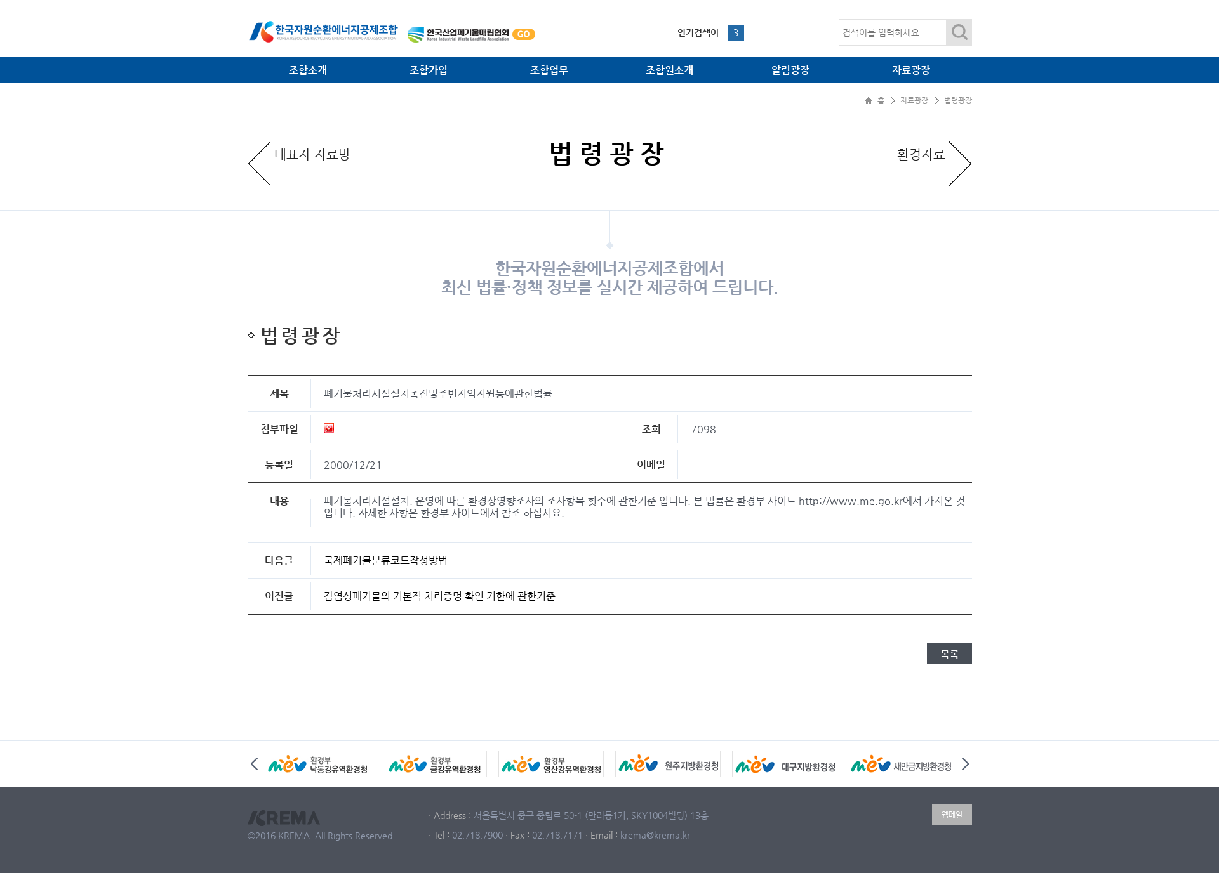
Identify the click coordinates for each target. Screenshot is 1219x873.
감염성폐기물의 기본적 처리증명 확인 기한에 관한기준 (440, 596)
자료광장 (911, 70)
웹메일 (952, 814)
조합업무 (549, 70)
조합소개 (308, 70)
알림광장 (790, 70)
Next (965, 764)
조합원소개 (669, 70)
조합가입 (429, 70)
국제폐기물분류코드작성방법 (386, 561)
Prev (254, 764)
